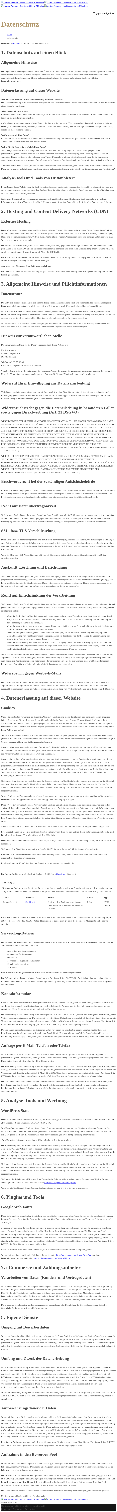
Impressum (6, 1509)
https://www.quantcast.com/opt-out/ (60, 1182)
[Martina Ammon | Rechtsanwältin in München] (44, 3)
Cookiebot (60, 874)
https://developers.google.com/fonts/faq (73, 1255)
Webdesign (30, 1509)
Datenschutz (18, 1509)
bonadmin (16, 43)
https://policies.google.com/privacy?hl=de (51, 1258)
